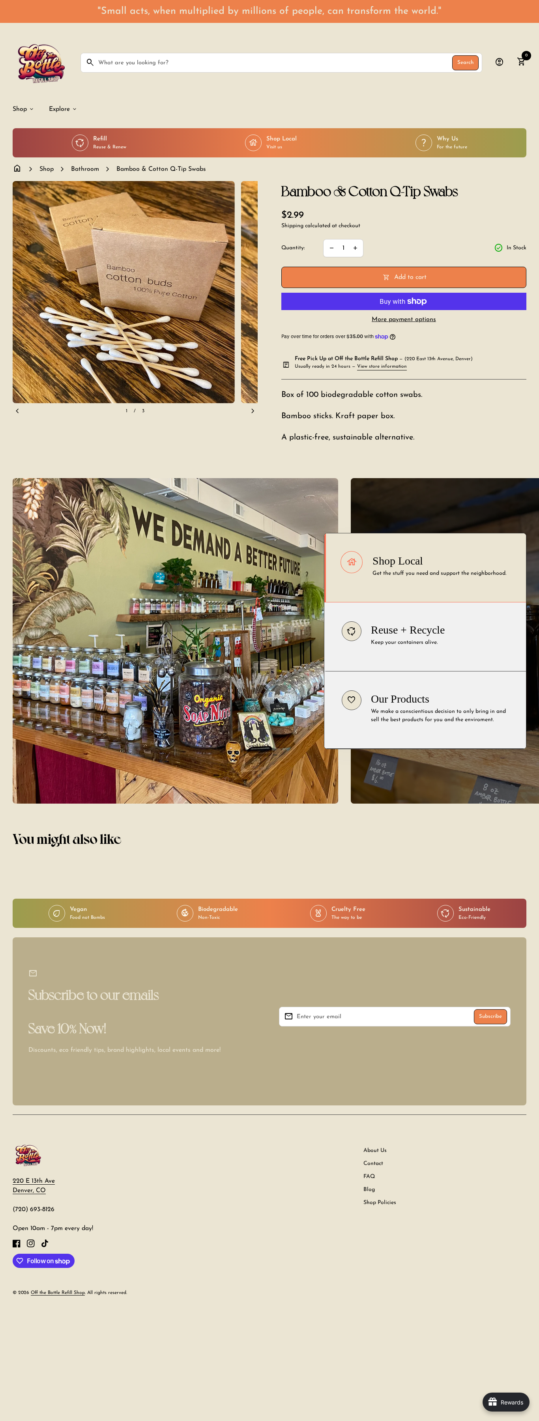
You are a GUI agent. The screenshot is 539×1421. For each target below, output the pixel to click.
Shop (24, 109)
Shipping (292, 226)
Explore (63, 109)
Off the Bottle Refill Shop (58, 1292)
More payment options (404, 319)
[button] (425, 567)
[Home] (28, 1155)
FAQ (369, 1177)
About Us (375, 1151)
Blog (369, 1190)
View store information (382, 366)
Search (465, 62)
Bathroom (85, 169)
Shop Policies (379, 1203)
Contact (373, 1164)
